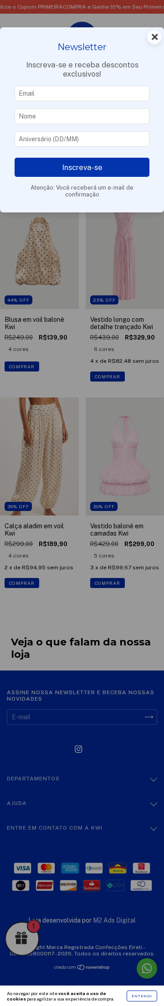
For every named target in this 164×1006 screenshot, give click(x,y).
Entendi (142, 996)
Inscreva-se (82, 167)
